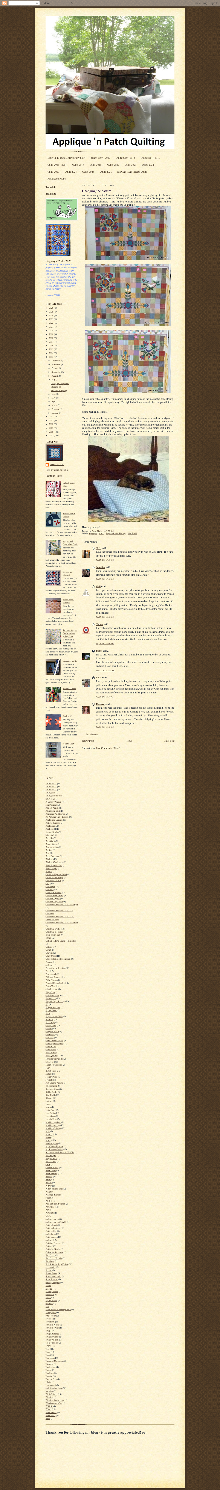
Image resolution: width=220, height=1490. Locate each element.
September (56, 371)
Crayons (49, 952)
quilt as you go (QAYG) (56, 1221)
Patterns (49, 1176)
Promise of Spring (59, 390)
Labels (48, 1103)
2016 (51, 345)
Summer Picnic (52, 1324)
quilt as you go (52, 1218)
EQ (47, 1004)
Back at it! (67, 715)
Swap (48, 1330)
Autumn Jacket (69, 688)
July (54, 379)
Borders (49, 871)
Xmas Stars (50, 1415)
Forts (48, 1013)
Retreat (49, 1270)
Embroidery (51, 998)
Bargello (49, 837)
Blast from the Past (54, 865)
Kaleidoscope (51, 1085)
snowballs (50, 1294)
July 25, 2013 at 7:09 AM (105, 560)
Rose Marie (57, 464)
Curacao (49, 961)
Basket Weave (51, 843)
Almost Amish (52, 807)
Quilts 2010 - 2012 (125, 157)
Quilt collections (53, 1227)
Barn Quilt (50, 840)
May (54, 397)
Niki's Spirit (51, 1161)
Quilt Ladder (51, 1230)
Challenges (50, 886)
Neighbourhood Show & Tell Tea (60, 1152)
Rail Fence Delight (54, 1258)
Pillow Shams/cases (54, 1188)
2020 (51, 330)
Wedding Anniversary (55, 1400)
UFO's (48, 1382)
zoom (48, 1418)
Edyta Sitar (50, 992)
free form (49, 1019)
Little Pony (50, 1109)
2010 (51, 424)
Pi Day (49, 1185)
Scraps (48, 1285)
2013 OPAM (51, 783)
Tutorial (49, 1375)
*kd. (98, 548)
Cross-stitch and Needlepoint (58, 958)
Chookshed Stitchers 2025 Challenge (62, 922)
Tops (48, 1354)
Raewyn (100, 704)
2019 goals (50, 798)
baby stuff (50, 834)
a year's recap (51, 804)
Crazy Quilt (51, 955)
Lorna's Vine (51, 1118)
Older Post (169, 740)
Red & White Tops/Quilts (57, 1264)
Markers (49, 1134)
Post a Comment (92, 734)
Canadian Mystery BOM (56, 874)
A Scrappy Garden (53, 801)
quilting (49, 1239)
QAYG (48, 1215)
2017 (51, 341)
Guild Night (51, 1049)
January (55, 412)
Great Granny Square (54, 1040)
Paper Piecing (51, 1173)
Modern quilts (52, 1143)
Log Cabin (50, 1112)
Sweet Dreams (52, 1336)
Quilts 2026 (106, 171)
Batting (49, 849)
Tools (48, 1351)
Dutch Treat (50, 985)
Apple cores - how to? (68, 601)
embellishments (52, 995)
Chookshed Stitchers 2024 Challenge (62, 904)
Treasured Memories (54, 1360)
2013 (51, 356)
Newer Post (88, 740)
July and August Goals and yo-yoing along (70, 633)
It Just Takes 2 (52, 1070)
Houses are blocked (67, 573)
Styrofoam (50, 1321)
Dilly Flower (51, 979)
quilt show (50, 1233)
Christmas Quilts (53, 928)
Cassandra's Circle (53, 880)
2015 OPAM (51, 789)
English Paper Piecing (55, 1001)
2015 (51, 349)
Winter (48, 1409)
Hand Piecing (51, 1052)
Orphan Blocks (52, 1167)
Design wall (51, 973)
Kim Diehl (50, 1094)
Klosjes (49, 1097)
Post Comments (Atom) (108, 748)
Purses (48, 1209)
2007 (51, 435)
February (56, 409)
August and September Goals (70, 543)
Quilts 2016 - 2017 (57, 164)
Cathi (99, 651)
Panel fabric (51, 1170)
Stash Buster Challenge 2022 (58, 1309)
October (55, 368)
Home (129, 740)
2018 (51, 338)
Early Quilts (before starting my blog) (66, 157)
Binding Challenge (54, 862)
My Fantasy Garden (54, 1149)
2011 (51, 420)
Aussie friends (52, 831)
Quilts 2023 (53, 171)
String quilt (51, 1312)
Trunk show (51, 1366)
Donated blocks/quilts (55, 982)
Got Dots (49, 1037)
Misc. (48, 1140)
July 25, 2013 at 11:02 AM (105, 670)
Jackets (49, 1073)
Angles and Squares (54, 819)
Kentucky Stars (52, 1088)
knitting (49, 1100)
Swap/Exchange (52, 1333)
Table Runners (52, 1342)
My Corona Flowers (54, 1146)
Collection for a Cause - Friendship (61, 940)
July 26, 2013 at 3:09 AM (105, 727)
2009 (51, 427)
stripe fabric (51, 1315)
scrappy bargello (53, 1282)
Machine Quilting (53, 1128)
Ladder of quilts (70, 660)
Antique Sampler (53, 822)
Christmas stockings (54, 931)
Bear (47, 852)
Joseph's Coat (51, 1076)
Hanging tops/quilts (54, 1058)
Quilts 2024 (71, 171)
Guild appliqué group (55, 1043)
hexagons (49, 1061)
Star (47, 1306)
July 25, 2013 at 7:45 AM (105, 579)
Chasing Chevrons (53, 892)
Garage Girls (51, 1025)
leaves (48, 1106)
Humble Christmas (54, 1064)
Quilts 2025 (88, 171)
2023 (51, 319)
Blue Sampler (51, 868)
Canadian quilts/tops (54, 877)
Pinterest (49, 1191)
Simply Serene (52, 1291)
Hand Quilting (52, 1055)
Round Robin (51, 1273)
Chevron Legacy (53, 898)
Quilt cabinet (51, 1224)
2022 (51, 322)
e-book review (52, 988)
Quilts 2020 (113, 164)
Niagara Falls (51, 1158)
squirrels (49, 1303)
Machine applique (53, 1122)
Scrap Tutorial (52, 1279)
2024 (51, 315)
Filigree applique (53, 1007)
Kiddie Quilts (51, 1091)
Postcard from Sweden (55, 1203)
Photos (49, 1182)
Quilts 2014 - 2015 (150, 157)
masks (48, 1137)
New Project (51, 1155)
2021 (51, 326)
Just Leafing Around (54, 1082)
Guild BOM (51, 1046)
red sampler (50, 1267)
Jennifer (100, 567)
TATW (48, 1345)
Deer (47, 970)
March (55, 405)
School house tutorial (69, 515)
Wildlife (49, 1406)
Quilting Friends (53, 1242)
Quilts (48, 1245)
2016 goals (50, 792)
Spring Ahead (51, 1300)
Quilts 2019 (95, 164)
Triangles (49, 1363)
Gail (98, 586)
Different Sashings (53, 976)
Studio (48, 1318)
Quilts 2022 (148, 164)
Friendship (50, 1022)
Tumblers (49, 1372)
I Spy (48, 1067)
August (55, 375)
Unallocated (51, 1385)
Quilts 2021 (130, 164)
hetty (99, 677)
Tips (47, 1348)
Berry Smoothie (52, 855)
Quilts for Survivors (54, 1252)
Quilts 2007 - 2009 (100, 157)
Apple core (50, 825)
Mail (48, 1131)
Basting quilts (52, 846)
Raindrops (50, 1261)
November (56, 364)
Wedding (49, 1397)
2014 (51, 353)
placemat (49, 1197)
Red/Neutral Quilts (56, 178)
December (56, 360)
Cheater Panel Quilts (54, 895)
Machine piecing (53, 1125)
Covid (48, 949)
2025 (51, 311)
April (54, 401)
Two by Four (51, 1379)
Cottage (49, 946)
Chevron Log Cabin (54, 901)
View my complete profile (57, 469)
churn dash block (53, 934)
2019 (51, 334)
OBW (48, 1164)
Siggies (49, 1288)
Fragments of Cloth (54, 1016)
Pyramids (50, 1212)
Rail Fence (50, 1255)
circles (48, 937)
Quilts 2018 (78, 164)
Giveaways (50, 1034)
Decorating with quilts (55, 967)
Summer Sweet (52, 1327)
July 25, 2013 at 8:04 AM (105, 643)
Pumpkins (50, 1206)
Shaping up (56, 386)
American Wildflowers (55, 813)
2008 (51, 431)
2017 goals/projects (54, 795)
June (54, 394)
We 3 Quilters (51, 1394)
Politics (49, 1200)
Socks (48, 1297)
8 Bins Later (68, 743)
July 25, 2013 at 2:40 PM (104, 697)
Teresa (99, 624)
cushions (49, 964)
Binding (49, 858)
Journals (49, 1079)
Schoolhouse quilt (53, 1276)
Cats (47, 883)
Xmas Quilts (51, 1412)
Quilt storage (51, 1236)
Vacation (49, 1391)
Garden (49, 1028)
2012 (51, 416)
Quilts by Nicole (53, 1248)
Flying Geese (51, 1010)
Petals (48, 1179)
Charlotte (49, 889)
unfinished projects (54, 1388)
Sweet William (52, 1339)
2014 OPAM (51, 786)
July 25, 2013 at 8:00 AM (105, 617)
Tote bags (50, 1357)
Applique (49, 828)
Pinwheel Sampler (53, 1194)
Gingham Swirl (52, 1031)
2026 (51, 307)
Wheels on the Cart (54, 1403)
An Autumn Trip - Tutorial (57, 816)
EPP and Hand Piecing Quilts (132, 171)
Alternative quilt (53, 810)
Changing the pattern (60, 383)
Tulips (48, 1369)
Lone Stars (50, 1115)
